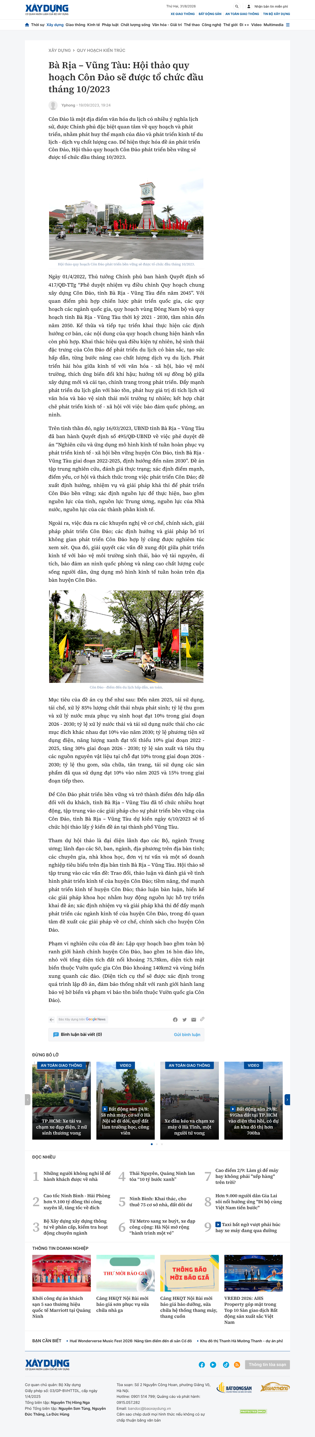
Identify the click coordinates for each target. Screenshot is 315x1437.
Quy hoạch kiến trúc (101, 50)
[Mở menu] (287, 24)
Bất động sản (210, 14)
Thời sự (38, 24)
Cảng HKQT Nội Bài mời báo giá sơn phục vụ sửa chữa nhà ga (122, 1304)
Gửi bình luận (187, 1034)
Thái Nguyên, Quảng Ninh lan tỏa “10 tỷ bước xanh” (162, 1176)
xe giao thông (183, 14)
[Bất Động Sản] (234, 1388)
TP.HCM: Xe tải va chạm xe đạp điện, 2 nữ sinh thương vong (61, 1127)
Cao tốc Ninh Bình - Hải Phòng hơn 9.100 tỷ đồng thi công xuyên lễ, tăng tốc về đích (77, 1202)
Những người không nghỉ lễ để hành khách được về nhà (77, 1176)
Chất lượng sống (135, 24)
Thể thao (192, 24)
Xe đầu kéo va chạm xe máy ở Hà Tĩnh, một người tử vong (189, 1127)
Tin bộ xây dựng (276, 14)
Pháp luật (110, 24)
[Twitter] (184, 1019)
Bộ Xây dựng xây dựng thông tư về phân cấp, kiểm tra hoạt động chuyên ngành (76, 1227)
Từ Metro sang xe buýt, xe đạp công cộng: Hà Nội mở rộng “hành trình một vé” (162, 1227)
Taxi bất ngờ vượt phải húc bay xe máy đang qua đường (247, 1227)
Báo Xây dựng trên (72, 1019)
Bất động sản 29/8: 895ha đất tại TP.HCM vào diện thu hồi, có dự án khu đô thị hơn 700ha (253, 1121)
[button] (152, 1144)
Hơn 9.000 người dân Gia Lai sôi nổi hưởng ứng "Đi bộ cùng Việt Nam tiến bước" (248, 1202)
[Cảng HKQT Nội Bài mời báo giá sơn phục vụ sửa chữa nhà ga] (125, 1273)
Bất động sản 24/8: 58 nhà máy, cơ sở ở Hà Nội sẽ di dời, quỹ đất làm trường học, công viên (125, 1121)
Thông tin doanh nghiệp (60, 1248)
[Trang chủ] (27, 25)
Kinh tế (93, 24)
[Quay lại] (51, 1019)
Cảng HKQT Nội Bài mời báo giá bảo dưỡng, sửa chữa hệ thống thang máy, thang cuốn (188, 1307)
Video (256, 24)
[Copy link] (202, 1019)
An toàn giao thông (242, 14)
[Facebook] (175, 1019)
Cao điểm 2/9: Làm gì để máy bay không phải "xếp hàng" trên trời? (247, 1176)
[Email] (193, 1019)
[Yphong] (53, 105)
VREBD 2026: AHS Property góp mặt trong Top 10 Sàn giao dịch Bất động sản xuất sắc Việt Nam (251, 1310)
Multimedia (273, 24)
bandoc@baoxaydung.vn (149, 1408)
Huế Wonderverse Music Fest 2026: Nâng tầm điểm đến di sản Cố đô (131, 1341)
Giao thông (75, 24)
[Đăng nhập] (248, 6)
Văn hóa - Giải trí (167, 24)
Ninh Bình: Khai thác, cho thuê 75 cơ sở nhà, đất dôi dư (161, 1202)
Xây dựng (55, 24)
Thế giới (230, 24)
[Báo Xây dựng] (47, 9)
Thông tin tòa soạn (267, 1364)
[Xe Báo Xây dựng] (275, 1387)
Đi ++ (244, 24)
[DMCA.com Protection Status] (253, 1411)
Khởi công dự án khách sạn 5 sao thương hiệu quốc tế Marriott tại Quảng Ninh (61, 1307)
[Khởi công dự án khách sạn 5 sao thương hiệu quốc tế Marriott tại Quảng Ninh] (61, 1273)
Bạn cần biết (46, 1341)
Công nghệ (211, 24)
